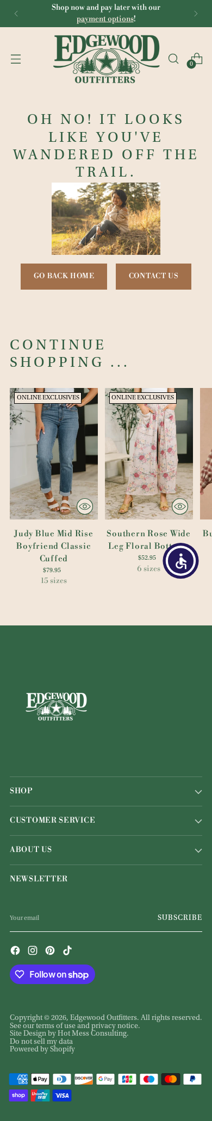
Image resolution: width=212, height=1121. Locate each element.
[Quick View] (85, 506)
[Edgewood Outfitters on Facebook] (16, 951)
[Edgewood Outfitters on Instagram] (33, 951)
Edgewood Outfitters (103, 1018)
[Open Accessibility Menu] (181, 560)
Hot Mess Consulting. (93, 1034)
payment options (105, 19)
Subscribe (180, 918)
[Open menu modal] (15, 59)
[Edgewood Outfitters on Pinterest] (51, 951)
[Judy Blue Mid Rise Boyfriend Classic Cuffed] (54, 454)
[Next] (196, 13)
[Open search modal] (173, 59)
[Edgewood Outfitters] (106, 59)
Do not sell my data (41, 1042)
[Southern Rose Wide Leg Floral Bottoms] (149, 454)
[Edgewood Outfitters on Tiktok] (68, 951)
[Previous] (16, 13)
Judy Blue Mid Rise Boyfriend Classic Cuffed (53, 546)
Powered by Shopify (42, 1050)
